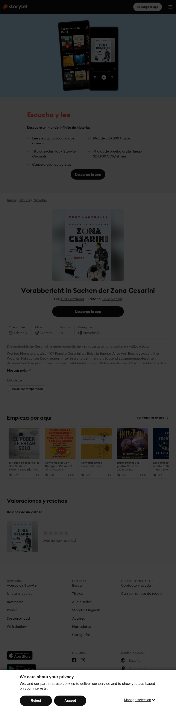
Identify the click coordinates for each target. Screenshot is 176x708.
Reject (36, 700)
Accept (70, 700)
